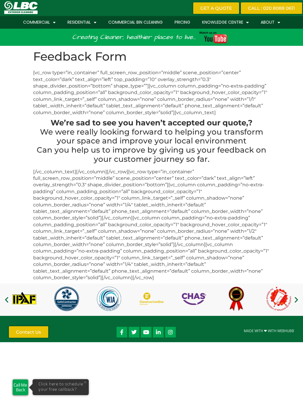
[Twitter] (134, 332)
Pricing (182, 22)
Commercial (36, 22)
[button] (6, 299)
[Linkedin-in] (158, 332)
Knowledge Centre (222, 22)
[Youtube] (146, 332)
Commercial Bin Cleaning (135, 22)
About (268, 22)
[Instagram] (170, 332)
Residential (79, 22)
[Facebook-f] (122, 332)
